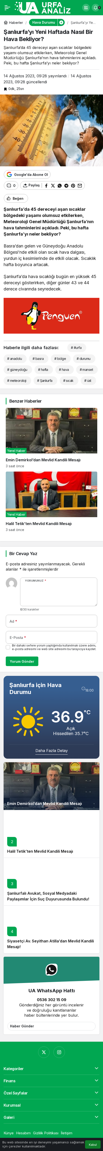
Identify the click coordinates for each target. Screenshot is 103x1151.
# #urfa (76, 348)
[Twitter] (44, 1052)
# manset (86, 370)
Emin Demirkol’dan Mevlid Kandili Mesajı (44, 803)
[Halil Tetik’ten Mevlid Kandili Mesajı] (51, 502)
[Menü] (7, 7)
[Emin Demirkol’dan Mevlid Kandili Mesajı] (51, 438)
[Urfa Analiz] (46, 7)
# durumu (84, 359)
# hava (64, 370)
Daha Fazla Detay (51, 750)
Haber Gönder (22, 1026)
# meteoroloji (16, 380)
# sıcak (68, 380)
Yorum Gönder (22, 661)
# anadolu (14, 359)
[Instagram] (59, 1052)
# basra (38, 359)
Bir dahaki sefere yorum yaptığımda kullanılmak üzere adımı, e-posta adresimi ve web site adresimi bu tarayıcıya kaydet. (54, 647)
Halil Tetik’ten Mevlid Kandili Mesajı (40, 851)
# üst (87, 380)
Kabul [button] (93, 1144)
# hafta (43, 370)
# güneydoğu (17, 370)
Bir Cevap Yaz (23, 553)
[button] (86, 7)
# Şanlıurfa (44, 380)
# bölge (60, 359)
